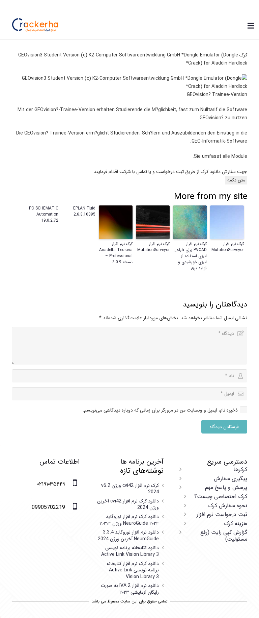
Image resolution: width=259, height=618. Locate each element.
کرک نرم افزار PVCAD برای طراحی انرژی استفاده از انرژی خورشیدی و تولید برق (190, 256)
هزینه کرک (235, 523)
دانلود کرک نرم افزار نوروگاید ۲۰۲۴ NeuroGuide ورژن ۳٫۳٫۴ (129, 520)
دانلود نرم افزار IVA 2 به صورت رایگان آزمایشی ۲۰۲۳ (130, 589)
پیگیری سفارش (230, 478)
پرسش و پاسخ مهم (226, 487)
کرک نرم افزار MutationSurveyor (227, 247)
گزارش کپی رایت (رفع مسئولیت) (223, 535)
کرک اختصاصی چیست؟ (220, 496)
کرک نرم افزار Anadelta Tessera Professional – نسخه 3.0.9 (116, 253)
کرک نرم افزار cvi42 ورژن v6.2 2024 (130, 489)
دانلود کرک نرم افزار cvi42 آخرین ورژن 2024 (128, 504)
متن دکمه (236, 180)
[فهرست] (251, 25)
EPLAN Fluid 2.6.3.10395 (84, 211)
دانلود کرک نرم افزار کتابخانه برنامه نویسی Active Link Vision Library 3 (133, 570)
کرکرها (240, 469)
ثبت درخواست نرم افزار (222, 514)
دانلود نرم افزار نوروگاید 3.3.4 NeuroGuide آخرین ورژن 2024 (128, 535)
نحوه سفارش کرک (227, 505)
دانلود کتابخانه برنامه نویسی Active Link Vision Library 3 (130, 551)
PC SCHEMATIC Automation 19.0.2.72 (43, 214)
